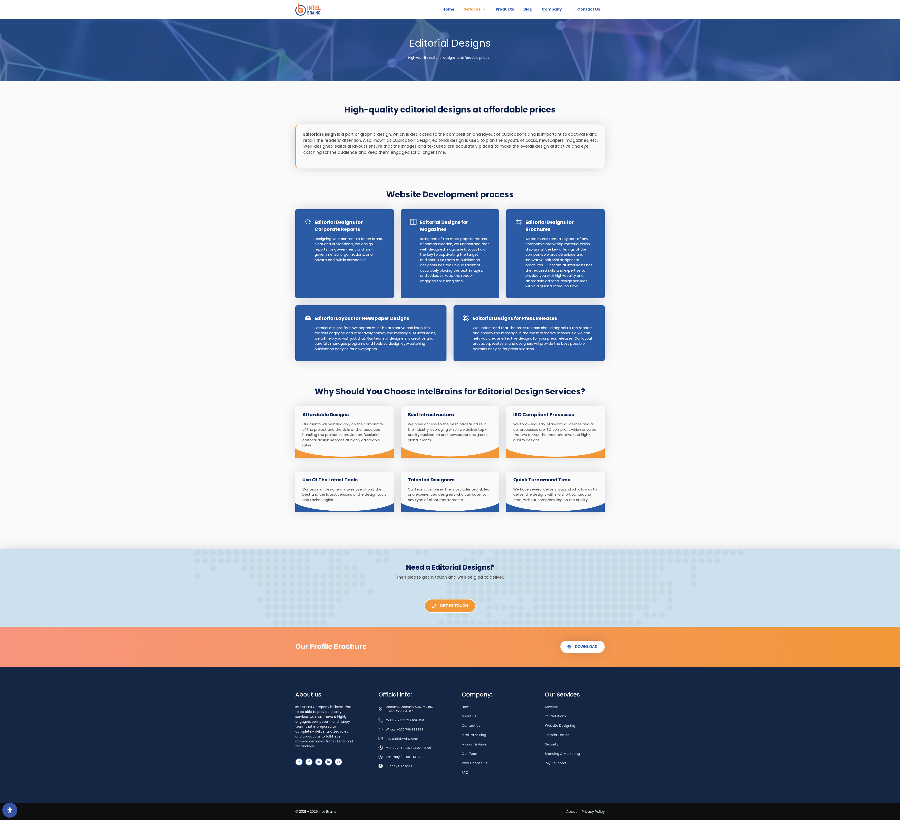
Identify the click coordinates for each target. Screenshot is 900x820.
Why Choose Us (474, 763)
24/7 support (555, 763)
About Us (469, 716)
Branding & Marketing (562, 753)
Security (551, 744)
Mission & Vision (474, 744)
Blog (527, 9)
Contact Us (588, 9)
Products (505, 9)
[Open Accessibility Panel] (9, 810)
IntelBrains (328, 811)
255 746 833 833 (411, 729)
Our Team (470, 753)
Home (448, 9)
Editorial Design (557, 735)
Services (472, 9)
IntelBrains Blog (474, 735)
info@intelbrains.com (402, 738)
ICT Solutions (555, 716)
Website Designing (560, 725)
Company (552, 9)
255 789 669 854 (412, 720)
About (571, 811)
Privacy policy (593, 811)
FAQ (465, 772)
